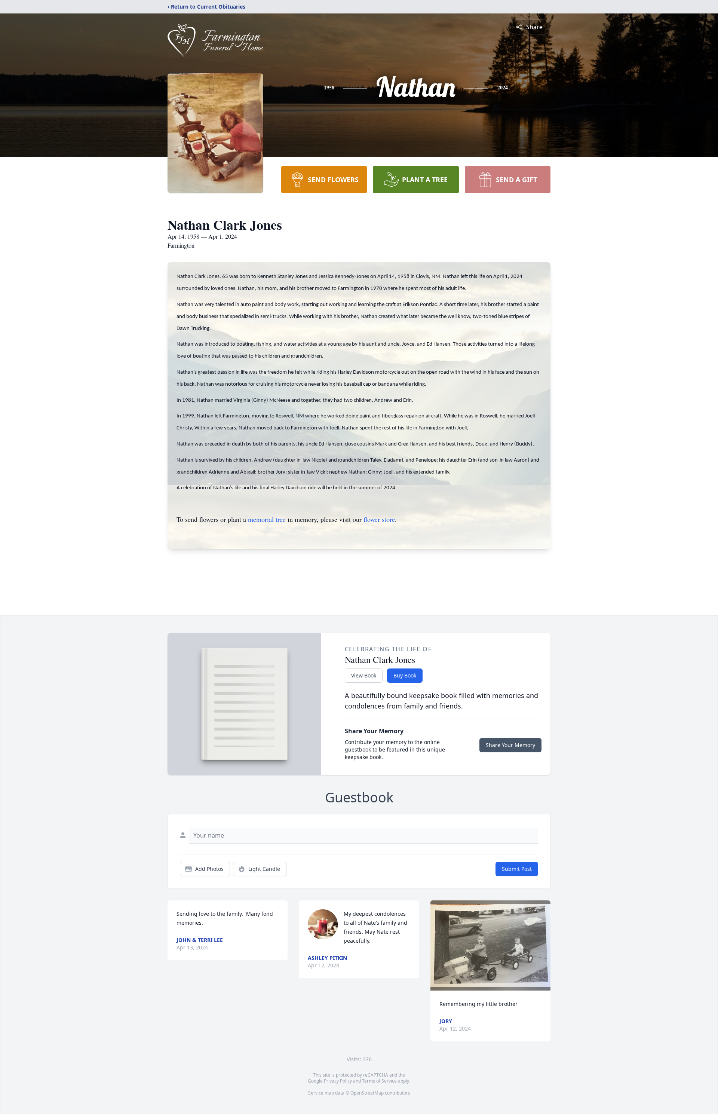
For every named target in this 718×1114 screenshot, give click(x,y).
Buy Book (404, 675)
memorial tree (267, 519)
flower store (379, 519)
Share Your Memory (510, 745)
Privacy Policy (338, 1081)
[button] (490, 945)
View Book (363, 675)
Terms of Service (379, 1081)
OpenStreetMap (367, 1093)
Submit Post (517, 868)
